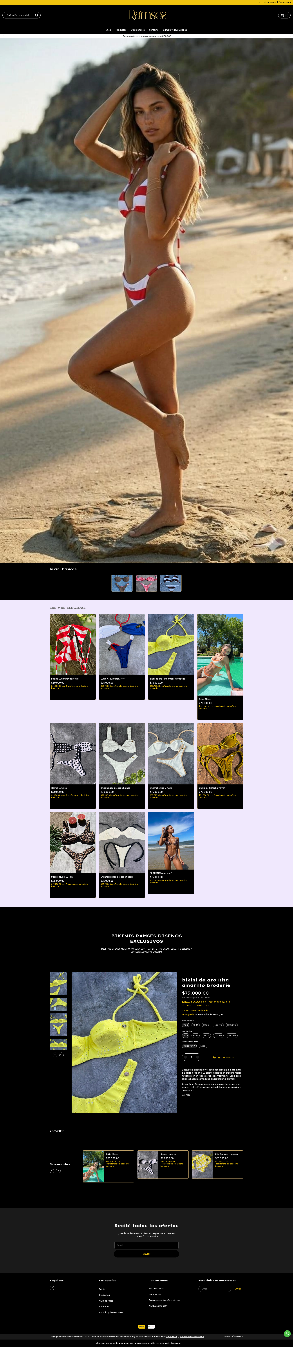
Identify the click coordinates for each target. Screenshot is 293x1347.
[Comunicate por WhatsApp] (287, 1333)
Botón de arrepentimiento (192, 1336)
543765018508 (156, 1288)
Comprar (72, 694)
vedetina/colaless (190, 1041)
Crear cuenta (285, 2)
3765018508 (155, 1294)
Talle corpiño (188, 1020)
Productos (121, 30)
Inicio (108, 30)
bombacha (187, 1031)
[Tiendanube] (233, 1337)
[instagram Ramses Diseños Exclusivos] (52, 1288)
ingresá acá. (171, 1336)
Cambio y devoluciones (175, 30)
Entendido (190, 1343)
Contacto (154, 30)
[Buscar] (37, 15)
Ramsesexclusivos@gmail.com (164, 1300)
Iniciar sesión (270, 2)
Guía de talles (138, 30)
